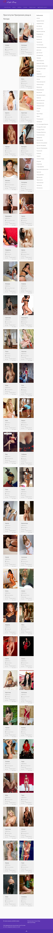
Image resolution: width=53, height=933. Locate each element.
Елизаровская (40, 55)
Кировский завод (40, 63)
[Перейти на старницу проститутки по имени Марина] (10, 612)
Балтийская (39, 26)
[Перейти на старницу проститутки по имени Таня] (26, 783)
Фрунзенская (39, 177)
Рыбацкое (39, 153)
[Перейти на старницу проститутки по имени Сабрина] (26, 442)
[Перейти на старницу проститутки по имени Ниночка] (26, 339)
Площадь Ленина (40, 129)
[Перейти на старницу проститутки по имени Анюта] (10, 511)
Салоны (25, 7)
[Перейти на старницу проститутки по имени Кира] (26, 749)
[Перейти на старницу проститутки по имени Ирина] (26, 237)
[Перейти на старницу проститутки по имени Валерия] (26, 134)
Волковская (39, 36)
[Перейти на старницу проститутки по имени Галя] (26, 850)
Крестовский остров (41, 68)
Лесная (38, 79)
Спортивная (39, 164)
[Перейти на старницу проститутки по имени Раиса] (26, 477)
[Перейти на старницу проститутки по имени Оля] (26, 373)
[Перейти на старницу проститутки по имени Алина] (10, 33)
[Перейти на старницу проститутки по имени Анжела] (26, 271)
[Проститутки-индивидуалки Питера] (10, 3)
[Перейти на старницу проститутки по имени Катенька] (26, 33)
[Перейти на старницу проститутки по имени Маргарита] (10, 204)
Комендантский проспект (42, 66)
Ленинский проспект (41, 76)
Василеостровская (41, 31)
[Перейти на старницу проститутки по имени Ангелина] (26, 545)
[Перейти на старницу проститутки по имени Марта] (26, 408)
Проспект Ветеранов (41, 145)
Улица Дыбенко (40, 174)
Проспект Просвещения (42, 148)
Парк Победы (40, 113)
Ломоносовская (40, 84)
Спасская (39, 161)
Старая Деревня (40, 166)
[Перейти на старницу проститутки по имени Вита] (26, 66)
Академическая (40, 23)
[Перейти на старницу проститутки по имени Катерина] (26, 169)
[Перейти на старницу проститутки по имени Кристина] (26, 100)
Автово (38, 18)
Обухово (39, 108)
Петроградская (40, 119)
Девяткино (39, 50)
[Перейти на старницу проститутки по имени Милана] (10, 168)
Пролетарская (40, 140)
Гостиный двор (40, 44)
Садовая (38, 156)
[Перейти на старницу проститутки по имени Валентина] (26, 511)
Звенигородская (40, 60)
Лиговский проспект (41, 81)
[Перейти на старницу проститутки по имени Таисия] (10, 715)
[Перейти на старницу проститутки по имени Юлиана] (10, 271)
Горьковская (39, 42)
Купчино (38, 71)
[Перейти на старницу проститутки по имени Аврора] (10, 134)
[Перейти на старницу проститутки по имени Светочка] (10, 305)
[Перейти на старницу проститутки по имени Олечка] (10, 749)
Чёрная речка (40, 180)
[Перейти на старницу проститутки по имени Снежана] (26, 884)
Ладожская (39, 74)
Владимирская (40, 34)
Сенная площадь (40, 158)
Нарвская (39, 97)
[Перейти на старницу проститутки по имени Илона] (26, 817)
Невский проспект (41, 100)
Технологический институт (42, 169)
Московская (39, 92)
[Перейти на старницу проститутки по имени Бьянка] (26, 715)
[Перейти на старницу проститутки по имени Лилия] (10, 545)
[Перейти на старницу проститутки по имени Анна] (10, 373)
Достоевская (39, 52)
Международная (40, 89)
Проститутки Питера (31, 922)
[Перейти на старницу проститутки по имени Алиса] (26, 578)
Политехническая (40, 134)
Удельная (39, 172)
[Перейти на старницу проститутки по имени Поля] (10, 339)
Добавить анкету (43, 7)
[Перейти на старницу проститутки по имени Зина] (10, 884)
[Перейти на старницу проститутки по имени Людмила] (10, 237)
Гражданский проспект (42, 47)
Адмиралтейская (40, 20)
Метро (14, 7)
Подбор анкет (32, 7)
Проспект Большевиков (42, 142)
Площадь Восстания (41, 127)
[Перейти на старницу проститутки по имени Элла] (10, 578)
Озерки (38, 111)
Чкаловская (39, 185)
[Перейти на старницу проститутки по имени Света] (10, 646)
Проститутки (7, 7)
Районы (19, 7)
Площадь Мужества (41, 132)
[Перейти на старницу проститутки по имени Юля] (10, 408)
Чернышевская (40, 182)
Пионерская (39, 121)
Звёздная (39, 58)
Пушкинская (39, 150)
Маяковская (39, 87)
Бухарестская (40, 28)
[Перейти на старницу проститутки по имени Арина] (26, 204)
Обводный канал (40, 105)
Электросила (39, 188)
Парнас (38, 116)
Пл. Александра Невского (42, 124)
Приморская (39, 137)
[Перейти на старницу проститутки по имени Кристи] (10, 100)
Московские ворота (41, 95)
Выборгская (39, 39)
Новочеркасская (40, 103)
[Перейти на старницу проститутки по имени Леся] (10, 477)
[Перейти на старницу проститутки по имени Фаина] (10, 850)
